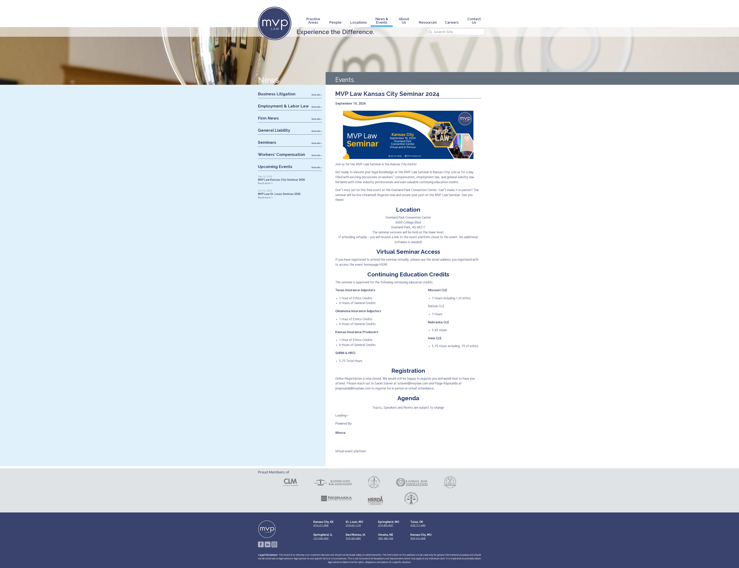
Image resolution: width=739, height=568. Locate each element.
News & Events (381, 20)
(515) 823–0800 (353, 538)
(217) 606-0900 (321, 538)
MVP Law (274, 23)
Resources (428, 22)
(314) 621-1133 (353, 525)
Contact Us (474, 20)
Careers (452, 22)
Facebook (261, 544)
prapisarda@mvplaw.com (353, 388)
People (335, 22)
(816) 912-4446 (418, 538)
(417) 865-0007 (385, 525)
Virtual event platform (350, 451)
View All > (316, 95)
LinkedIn (268, 544)
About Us (404, 20)
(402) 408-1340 (385, 538)
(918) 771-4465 (418, 525)
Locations (358, 22)
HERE (383, 264)
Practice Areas (313, 20)
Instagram (274, 544)
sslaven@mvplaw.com (412, 383)
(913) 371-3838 (321, 525)
